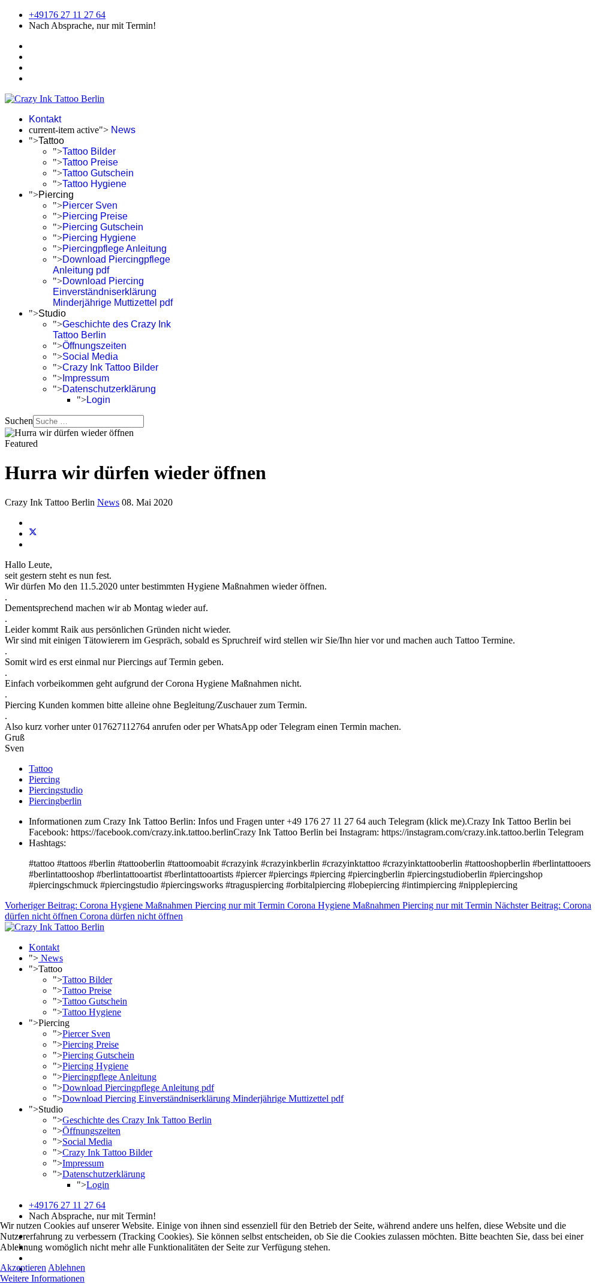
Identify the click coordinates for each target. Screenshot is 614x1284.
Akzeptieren (23, 1267)
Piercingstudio (56, 790)
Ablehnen (66, 1267)
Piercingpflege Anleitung (114, 248)
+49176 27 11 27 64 (67, 15)
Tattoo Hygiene (94, 184)
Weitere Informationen (42, 1278)
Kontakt (45, 119)
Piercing (44, 779)
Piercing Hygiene (99, 238)
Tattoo (41, 768)
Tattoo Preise (90, 162)
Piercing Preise (95, 216)
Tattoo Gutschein (98, 173)
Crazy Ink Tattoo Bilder (110, 367)
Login (98, 400)
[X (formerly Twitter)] (33, 533)
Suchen (19, 421)
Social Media (90, 356)
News (122, 130)
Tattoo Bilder (89, 151)
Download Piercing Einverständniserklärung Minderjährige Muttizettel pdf (113, 292)
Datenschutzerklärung (109, 389)
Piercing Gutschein (102, 227)
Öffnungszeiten (94, 346)
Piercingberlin (55, 801)
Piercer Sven (90, 205)
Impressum (85, 378)
